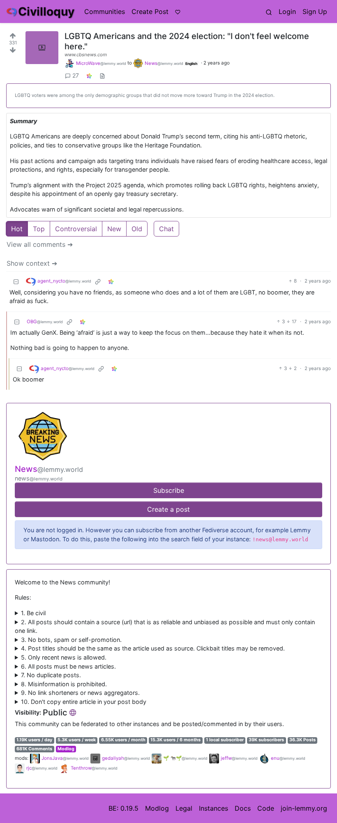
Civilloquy (46, 11)
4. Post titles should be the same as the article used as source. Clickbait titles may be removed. (153, 648)
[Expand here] (41, 47)
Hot (17, 229)
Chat (166, 229)
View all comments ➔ (40, 244)
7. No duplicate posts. (51, 674)
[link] (89, 75)
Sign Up (314, 11)
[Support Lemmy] (178, 11)
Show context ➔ (32, 263)
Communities (104, 11)
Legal (183, 808)
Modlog (66, 749)
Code (265, 808)
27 (75, 75)
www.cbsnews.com (86, 54)
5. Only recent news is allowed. (63, 657)
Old (137, 229)
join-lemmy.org (304, 808)
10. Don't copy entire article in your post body (83, 701)
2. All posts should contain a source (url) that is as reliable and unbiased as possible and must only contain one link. (165, 626)
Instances (213, 808)
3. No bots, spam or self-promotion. (71, 639)
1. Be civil (33, 612)
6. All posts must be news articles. (68, 666)
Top (39, 229)
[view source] (102, 75)
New (114, 229)
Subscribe (168, 490)
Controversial (76, 229)
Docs (243, 808)
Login (287, 11)
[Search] (268, 11)
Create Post (150, 11)
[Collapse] (16, 281)
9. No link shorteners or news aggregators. (80, 692)
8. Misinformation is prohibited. (64, 683)
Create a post (168, 509)
